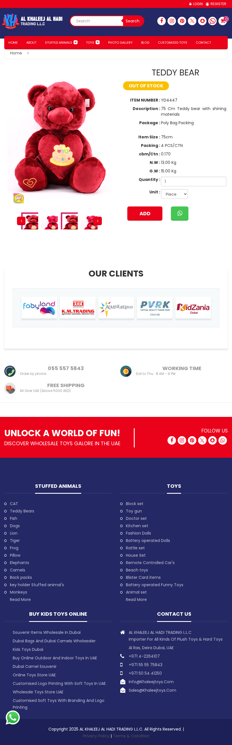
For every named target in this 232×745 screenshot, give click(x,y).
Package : (149, 123)
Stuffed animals (58, 42)
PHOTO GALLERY (120, 42)
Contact (203, 42)
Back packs (21, 577)
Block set (134, 503)
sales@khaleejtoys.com (152, 690)
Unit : (154, 192)
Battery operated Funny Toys (154, 585)
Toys (90, 42)
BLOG (145, 42)
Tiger (15, 540)
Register (218, 3)
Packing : (150, 145)
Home (16, 53)
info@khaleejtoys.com (151, 682)
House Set (136, 555)
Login (198, 3)
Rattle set (135, 548)
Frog (14, 548)
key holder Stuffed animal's (37, 585)
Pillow (15, 555)
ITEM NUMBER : (145, 100)
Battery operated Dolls (148, 540)
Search (132, 21)
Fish (13, 518)
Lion (14, 533)
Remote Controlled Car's (150, 562)
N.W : (155, 162)
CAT (14, 503)
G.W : (154, 171)
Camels (17, 570)
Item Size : (149, 137)
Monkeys (18, 592)
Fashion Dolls (138, 533)
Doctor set (136, 518)
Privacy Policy (97, 736)
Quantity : (149, 179)
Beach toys (137, 570)
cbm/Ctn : (149, 154)
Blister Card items (143, 577)
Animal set (136, 592)
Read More (20, 599)
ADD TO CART (145, 215)
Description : (146, 108)
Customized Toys (172, 42)
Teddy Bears (22, 511)
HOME (13, 42)
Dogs (15, 526)
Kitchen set (137, 526)
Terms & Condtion (131, 736)
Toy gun (134, 511)
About (31, 42)
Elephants (19, 562)
